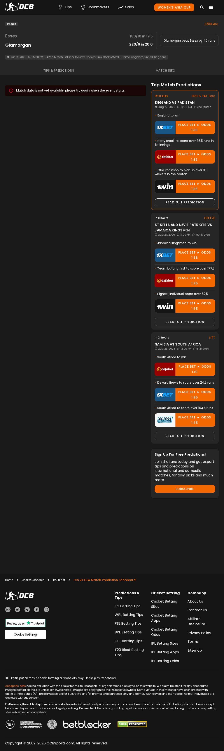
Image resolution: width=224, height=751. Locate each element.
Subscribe (185, 489)
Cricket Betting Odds (164, 632)
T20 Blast (59, 580)
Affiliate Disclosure (196, 621)
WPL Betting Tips (129, 614)
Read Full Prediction (185, 202)
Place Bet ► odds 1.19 (194, 369)
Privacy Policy (199, 632)
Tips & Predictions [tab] (58, 70)
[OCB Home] (19, 7)
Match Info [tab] (165, 70)
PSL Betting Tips (128, 623)
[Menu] (210, 7)
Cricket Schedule (33, 580)
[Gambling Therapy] (31, 725)
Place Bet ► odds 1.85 (194, 157)
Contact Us (197, 610)
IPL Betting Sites (164, 643)
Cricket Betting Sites (164, 604)
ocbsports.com (15, 686)
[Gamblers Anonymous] (52, 724)
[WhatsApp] (7, 610)
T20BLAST (211, 24)
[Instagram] (46, 610)
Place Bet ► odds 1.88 (194, 255)
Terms (193, 641)
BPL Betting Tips (128, 632)
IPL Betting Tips (127, 605)
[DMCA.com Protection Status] (132, 725)
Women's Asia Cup (174, 7)
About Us (195, 601)
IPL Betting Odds (165, 660)
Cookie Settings (26, 634)
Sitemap (194, 650)
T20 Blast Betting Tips (129, 652)
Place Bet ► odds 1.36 (194, 127)
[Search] (202, 7)
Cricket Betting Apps (164, 618)
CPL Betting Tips (128, 640)
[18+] (10, 724)
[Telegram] (27, 610)
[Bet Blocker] (87, 724)
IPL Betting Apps (165, 652)
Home (9, 580)
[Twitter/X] (17, 610)
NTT (212, 338)
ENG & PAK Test (203, 96)
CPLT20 (209, 218)
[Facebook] (36, 610)
